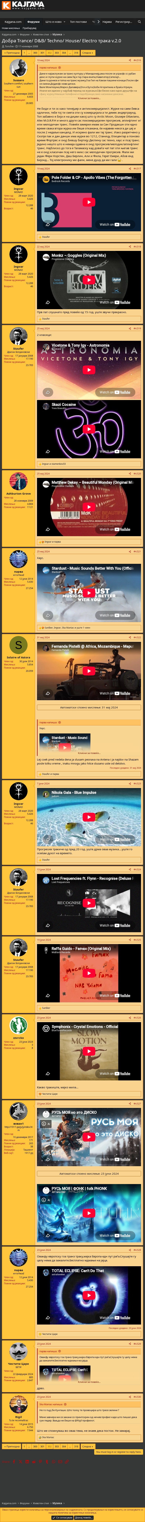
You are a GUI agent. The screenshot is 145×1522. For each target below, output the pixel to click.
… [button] (29, 52)
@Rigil (78, 1420)
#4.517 (137, 168)
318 (76, 52)
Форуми (33, 22)
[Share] (129, 60)
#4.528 (137, 1250)
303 (57, 52)
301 (42, 52)
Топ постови (78, 22)
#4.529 (137, 1343)
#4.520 (137, 473)
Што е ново (54, 22)
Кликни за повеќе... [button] (89, 98)
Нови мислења (11, 28)
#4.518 (137, 246)
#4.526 (137, 1017)
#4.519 (137, 328)
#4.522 (137, 637)
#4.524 (137, 869)
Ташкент (28, 1149)
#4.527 (137, 1103)
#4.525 (137, 939)
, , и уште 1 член (67, 627)
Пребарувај (29, 28)
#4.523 (137, 783)
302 (50, 52)
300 (35, 52)
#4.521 (137, 551)
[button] (64, 21)
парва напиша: (48, 67)
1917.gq (29, 1153)
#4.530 (137, 1396)
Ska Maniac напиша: (51, 1404)
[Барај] (139, 21)
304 (64, 52)
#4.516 (137, 60)
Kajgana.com (13, 22)
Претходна (12, 52)
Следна (86, 52)
